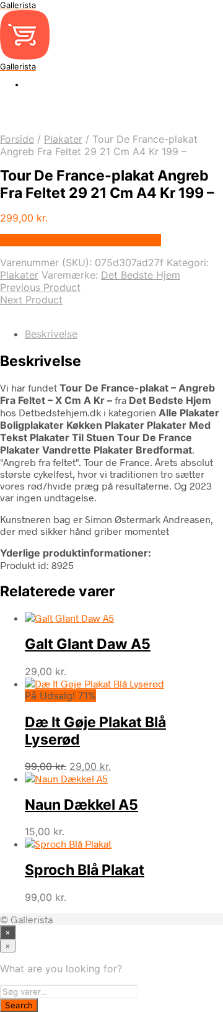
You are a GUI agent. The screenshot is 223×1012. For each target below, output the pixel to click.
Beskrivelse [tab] (51, 334)
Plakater (63, 139)
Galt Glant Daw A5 (88, 644)
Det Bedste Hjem (140, 275)
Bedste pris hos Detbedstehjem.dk (80, 240)
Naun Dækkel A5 (81, 804)
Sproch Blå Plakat (84, 870)
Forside (17, 139)
